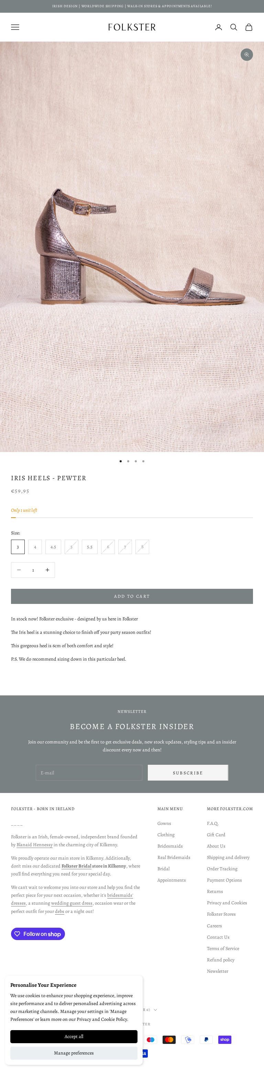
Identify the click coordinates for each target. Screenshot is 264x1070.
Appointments (171, 880)
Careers (214, 926)
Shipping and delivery (228, 857)
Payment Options (224, 880)
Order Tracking (222, 868)
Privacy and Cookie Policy (102, 1019)
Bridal (163, 868)
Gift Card (216, 834)
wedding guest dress (71, 903)
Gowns (164, 823)
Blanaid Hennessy (34, 844)
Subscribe (188, 773)
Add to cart (132, 596)
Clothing (166, 834)
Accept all (74, 1036)
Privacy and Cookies (227, 903)
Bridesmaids (170, 846)
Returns (215, 891)
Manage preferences (74, 1053)
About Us (216, 846)
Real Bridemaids (173, 857)
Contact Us (218, 937)
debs (59, 911)
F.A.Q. (213, 823)
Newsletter (217, 971)
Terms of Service (223, 948)
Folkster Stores (221, 914)
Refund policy (220, 960)
